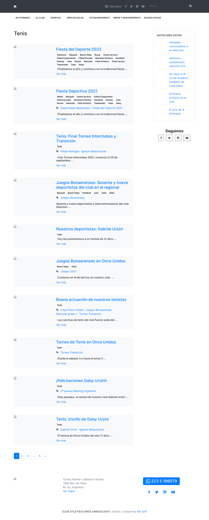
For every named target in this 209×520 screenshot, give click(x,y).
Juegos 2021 (68, 271)
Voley (81, 64)
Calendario (115, 6)
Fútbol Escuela (85, 58)
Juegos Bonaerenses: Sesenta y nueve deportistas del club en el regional (92, 185)
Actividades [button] (23, 17)
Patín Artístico (102, 61)
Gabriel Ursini (69, 429)
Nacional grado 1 (66, 313)
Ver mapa (69, 491)
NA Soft (142, 511)
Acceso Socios (152, 17)
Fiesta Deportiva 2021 (76, 91)
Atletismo (61, 55)
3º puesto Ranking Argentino (78, 391)
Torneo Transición (90, 313)
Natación (88, 61)
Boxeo (97, 55)
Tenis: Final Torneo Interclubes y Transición (86, 138)
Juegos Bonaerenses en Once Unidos (90, 261)
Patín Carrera (118, 61)
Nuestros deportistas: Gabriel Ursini (89, 229)
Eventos (56, 17)
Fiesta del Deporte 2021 (107, 108)
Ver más (61, 73)
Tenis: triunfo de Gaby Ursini (82, 419)
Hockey (60, 61)
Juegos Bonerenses (73, 197)
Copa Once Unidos (72, 310)
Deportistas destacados (75, 108)
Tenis (73, 64)
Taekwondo (62, 64)
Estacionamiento (99, 17)
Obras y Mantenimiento (127, 17)
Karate (78, 61)
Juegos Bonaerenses (99, 310)
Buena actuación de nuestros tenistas (91, 299)
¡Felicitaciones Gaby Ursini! (81, 380)
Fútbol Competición (66, 58)
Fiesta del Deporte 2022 (78, 49)
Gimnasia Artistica (104, 58)
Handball (120, 58)
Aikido (60, 96)
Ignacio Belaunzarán (93, 151)
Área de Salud (75, 17)
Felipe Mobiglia (70, 151)
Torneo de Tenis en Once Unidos (86, 342)
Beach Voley (86, 55)
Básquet (73, 55)
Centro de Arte (110, 55)
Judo (69, 61)
